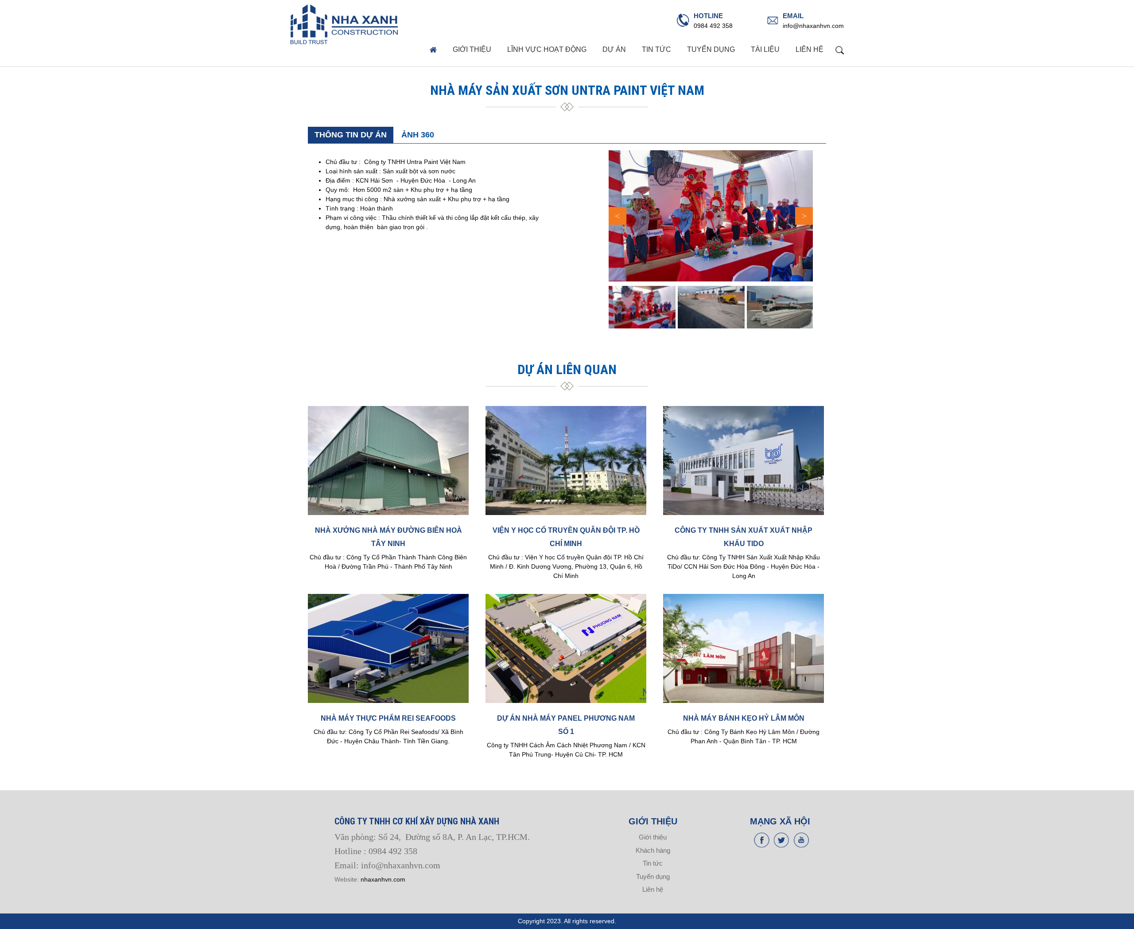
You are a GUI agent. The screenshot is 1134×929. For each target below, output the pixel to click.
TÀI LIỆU (765, 49)
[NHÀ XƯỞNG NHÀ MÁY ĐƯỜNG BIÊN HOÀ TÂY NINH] (388, 460)
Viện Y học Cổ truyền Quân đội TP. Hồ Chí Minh (566, 537)
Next (804, 216)
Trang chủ (433, 49)
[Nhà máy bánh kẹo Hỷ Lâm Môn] (743, 648)
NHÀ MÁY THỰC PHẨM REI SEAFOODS (388, 718)
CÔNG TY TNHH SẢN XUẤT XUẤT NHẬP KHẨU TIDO (743, 537)
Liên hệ (809, 49)
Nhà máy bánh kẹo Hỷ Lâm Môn (743, 718)
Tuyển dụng (653, 876)
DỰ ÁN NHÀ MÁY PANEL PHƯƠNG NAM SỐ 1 (566, 724)
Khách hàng (653, 850)
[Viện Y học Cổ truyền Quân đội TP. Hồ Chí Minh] (565, 460)
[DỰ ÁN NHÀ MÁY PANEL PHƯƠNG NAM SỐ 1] (565, 648)
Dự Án (614, 49)
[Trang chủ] (344, 24)
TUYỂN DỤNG (711, 49)
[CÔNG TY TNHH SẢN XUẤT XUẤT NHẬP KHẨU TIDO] (743, 460)
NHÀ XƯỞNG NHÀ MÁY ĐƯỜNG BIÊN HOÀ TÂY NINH (388, 537)
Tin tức (656, 49)
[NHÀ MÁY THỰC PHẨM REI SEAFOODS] (388, 648)
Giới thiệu (472, 49)
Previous (617, 216)
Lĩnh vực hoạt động (546, 49)
